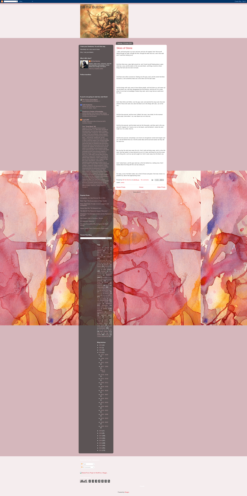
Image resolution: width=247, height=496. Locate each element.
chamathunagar (101, 260)
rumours (107, 318)
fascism (99, 275)
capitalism (100, 257)
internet (101, 288)
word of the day (102, 333)
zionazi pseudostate (102, 336)
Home (141, 187)
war (111, 329)
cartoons (109, 257)
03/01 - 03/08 (104, 414)
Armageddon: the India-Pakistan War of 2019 (92, 198)
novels (104, 298)
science (106, 321)
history (106, 282)
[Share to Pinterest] (163, 180)
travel (100, 329)
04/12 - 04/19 (104, 402)
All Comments (86, 467)
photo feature (100, 307)
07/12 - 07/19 (104, 378)
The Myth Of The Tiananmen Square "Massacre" (94, 211)
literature (103, 290)
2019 (100, 431)
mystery (104, 295)
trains (110, 328)
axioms (107, 250)
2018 (100, 433)
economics (107, 266)
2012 (100, 448)
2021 (100, 350)
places (108, 307)
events (98, 269)
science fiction (102, 323)
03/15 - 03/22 (104, 410)
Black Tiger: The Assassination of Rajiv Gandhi (93, 201)
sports (110, 326)
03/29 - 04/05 (104, 406)
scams (99, 321)
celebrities (105, 258)
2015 (100, 440)
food (104, 277)
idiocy (107, 285)
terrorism (102, 328)
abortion (99, 247)
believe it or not (100, 253)
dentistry (106, 265)
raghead (104, 315)
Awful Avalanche (87, 105)
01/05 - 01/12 (104, 426)
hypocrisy (100, 285)
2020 (100, 352)
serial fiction (100, 325)
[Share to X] (159, 180)
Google (108, 279)
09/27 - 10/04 (104, 366)
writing (107, 335)
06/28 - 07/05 (104, 386)
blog (98, 255)
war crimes (104, 331)
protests (109, 312)
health (98, 282)
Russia (99, 320)
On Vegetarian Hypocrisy (87, 221)
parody (106, 302)
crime (107, 262)
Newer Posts (120, 187)
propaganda (100, 312)
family (108, 273)
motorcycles (99, 293)
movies (107, 293)
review (107, 317)
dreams (99, 266)
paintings (105, 300)
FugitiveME (85, 119)
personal (109, 303)
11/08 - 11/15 (104, 358)
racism (110, 313)
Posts (84, 464)
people (99, 303)
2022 (100, 347)
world (99, 335)
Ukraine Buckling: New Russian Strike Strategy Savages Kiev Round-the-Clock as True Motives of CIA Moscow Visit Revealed (95, 114)
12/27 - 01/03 (104, 354)
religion (99, 317)
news (98, 298)
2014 (100, 443)
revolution (99, 318)
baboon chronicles (102, 252)
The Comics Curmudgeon (90, 99)
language (107, 288)
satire (106, 320)
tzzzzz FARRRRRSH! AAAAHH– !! (91, 101)
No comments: (145, 180)
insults (110, 287)
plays (98, 308)
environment (100, 267)
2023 (100, 345)
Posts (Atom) (144, 192)
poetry (122, 182)
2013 (100, 445)
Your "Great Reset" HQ (89, 126)
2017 (100, 435)
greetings (99, 280)
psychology (103, 313)
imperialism (101, 287)
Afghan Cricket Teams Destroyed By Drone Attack (94, 228)
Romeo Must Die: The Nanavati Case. (91, 208)
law (98, 290)
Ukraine (105, 329)
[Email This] (156, 180)
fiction (109, 275)
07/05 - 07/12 (104, 382)
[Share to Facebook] (161, 180)
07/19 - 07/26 (104, 374)
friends (103, 279)
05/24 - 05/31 (104, 398)
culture (104, 263)
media (110, 290)
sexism (99, 326)
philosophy (105, 305)
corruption (101, 261)
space (104, 326)
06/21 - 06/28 (104, 390)
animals (107, 247)
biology (108, 253)
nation (109, 295)
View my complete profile (96, 68)
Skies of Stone (124, 48)
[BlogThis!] (157, 180)
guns (108, 280)
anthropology (100, 249)
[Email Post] (152, 180)
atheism (99, 250)
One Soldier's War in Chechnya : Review (91, 218)
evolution (103, 271)
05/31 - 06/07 (104, 394)
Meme (101, 291)
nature (102, 297)
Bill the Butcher (92, 7)
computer (110, 260)
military (107, 292)
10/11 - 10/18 (104, 362)
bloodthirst (107, 255)
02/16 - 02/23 (104, 418)
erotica (107, 267)
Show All (110, 189)
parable (99, 301)
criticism (99, 263)
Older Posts (161, 187)
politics (99, 310)
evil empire (107, 269)
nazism (108, 297)
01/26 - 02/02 (104, 422)
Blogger (127, 492)
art (108, 249)
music (98, 295)
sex (109, 325)
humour (99, 284)
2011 (100, 450)
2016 (100, 438)
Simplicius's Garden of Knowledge (92, 111)
